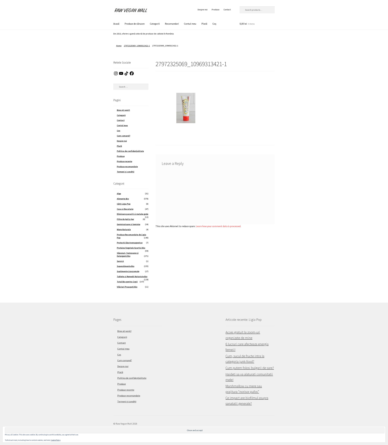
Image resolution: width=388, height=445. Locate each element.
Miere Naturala (124, 229)
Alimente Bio (123, 198)
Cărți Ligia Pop (123, 203)
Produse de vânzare (135, 23)
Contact (227, 9)
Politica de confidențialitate (130, 151)
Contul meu (190, 23)
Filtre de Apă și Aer (125, 219)
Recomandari (172, 23)
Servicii (120, 261)
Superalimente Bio (125, 266)
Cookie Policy (56, 440)
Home (119, 45)
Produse (215, 9)
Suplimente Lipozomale (128, 271)
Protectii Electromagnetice (129, 242)
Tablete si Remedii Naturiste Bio (132, 276)
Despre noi (202, 9)
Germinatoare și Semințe (128, 224)
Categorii (155, 23)
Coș (214, 23)
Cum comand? (123, 135)
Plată (204, 23)
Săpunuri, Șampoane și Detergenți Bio (128, 254)
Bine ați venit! (123, 110)
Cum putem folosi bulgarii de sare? (250, 368)
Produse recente (124, 161)
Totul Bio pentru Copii (127, 281)
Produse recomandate (127, 166)
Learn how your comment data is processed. (218, 226)
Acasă (116, 23)
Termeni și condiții (125, 171)
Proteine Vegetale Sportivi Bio (131, 247)
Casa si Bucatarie (125, 209)
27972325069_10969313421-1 (137, 45)
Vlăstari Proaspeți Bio (127, 286)
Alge (119, 193)
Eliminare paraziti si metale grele (132, 214)
